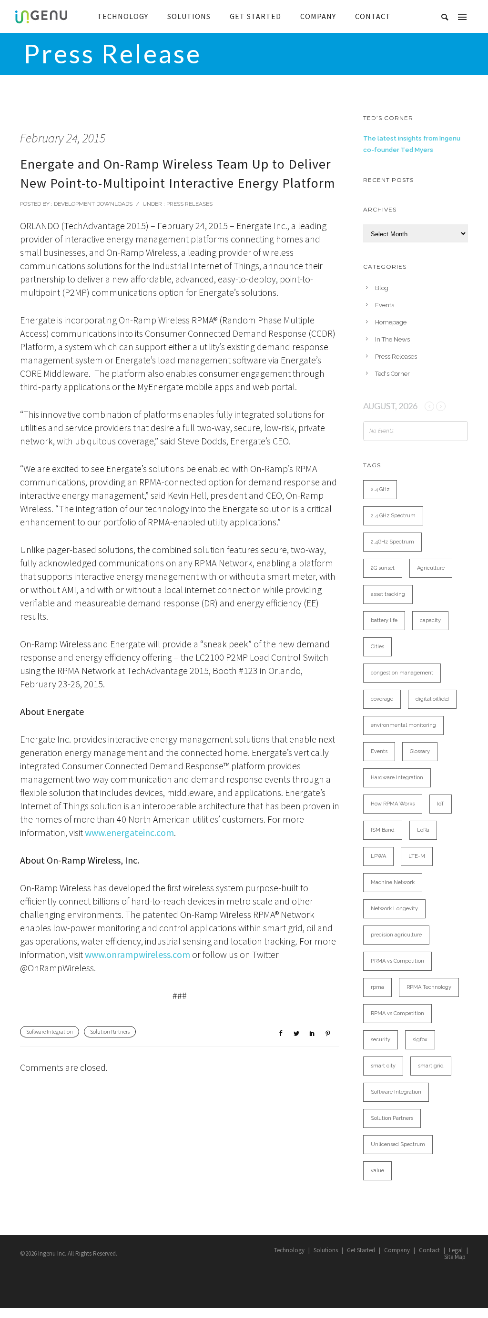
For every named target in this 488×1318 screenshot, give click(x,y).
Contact (429, 1250)
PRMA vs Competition (397, 961)
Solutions (326, 1250)
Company (397, 1250)
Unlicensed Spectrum (398, 1144)
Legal (456, 1250)
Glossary (420, 751)
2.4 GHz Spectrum (393, 516)
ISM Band (383, 830)
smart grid (431, 1066)
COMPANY (318, 16)
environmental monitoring (403, 725)
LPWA (378, 856)
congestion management (402, 673)
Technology (289, 1250)
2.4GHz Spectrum (392, 542)
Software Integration (49, 1031)
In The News (392, 339)
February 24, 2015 (62, 138)
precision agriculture (396, 935)
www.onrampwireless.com (137, 954)
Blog (381, 288)
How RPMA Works (393, 804)
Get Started (361, 1250)
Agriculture (431, 568)
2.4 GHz (380, 489)
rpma (377, 987)
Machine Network (393, 882)
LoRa (423, 830)
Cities (377, 647)
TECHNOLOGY (122, 16)
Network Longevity (394, 908)
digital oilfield (432, 699)
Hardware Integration (397, 778)
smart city (383, 1066)
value (377, 1170)
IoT (440, 804)
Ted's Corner (392, 373)
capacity (430, 620)
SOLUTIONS (189, 16)
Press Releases (189, 204)
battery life (384, 620)
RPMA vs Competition (397, 1013)
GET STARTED (255, 16)
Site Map (455, 1257)
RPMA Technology (429, 987)
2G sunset (383, 568)
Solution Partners (110, 1031)
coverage (382, 699)
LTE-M (416, 856)
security (380, 1039)
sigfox (420, 1039)
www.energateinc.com (129, 832)
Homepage (391, 322)
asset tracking (388, 594)
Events (384, 305)
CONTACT (373, 16)
